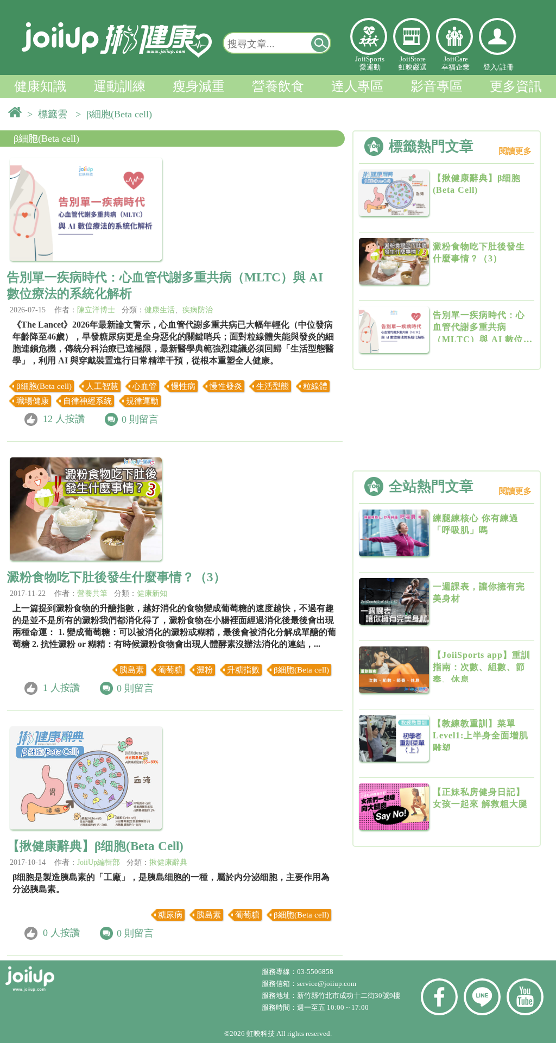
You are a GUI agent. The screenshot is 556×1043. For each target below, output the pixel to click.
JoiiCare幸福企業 (455, 63)
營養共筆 (92, 593)
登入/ (491, 67)
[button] (320, 43)
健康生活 (159, 310)
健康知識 (40, 86)
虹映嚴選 (411, 36)
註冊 (507, 67)
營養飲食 (278, 86)
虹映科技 (261, 1033)
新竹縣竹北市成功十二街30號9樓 (348, 995)
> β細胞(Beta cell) (116, 114)
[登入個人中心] (497, 36)
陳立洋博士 (96, 310)
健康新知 (152, 593)
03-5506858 (315, 971)
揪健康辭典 (168, 862)
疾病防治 (197, 310)
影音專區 (436, 86)
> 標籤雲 (50, 114)
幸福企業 (454, 36)
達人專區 (357, 86)
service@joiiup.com (327, 983)
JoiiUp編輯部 (98, 862)
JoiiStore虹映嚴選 (413, 63)
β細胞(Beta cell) (46, 138)
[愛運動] (368, 36)
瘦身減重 (199, 86)
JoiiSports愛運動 (369, 63)
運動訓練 (119, 86)
